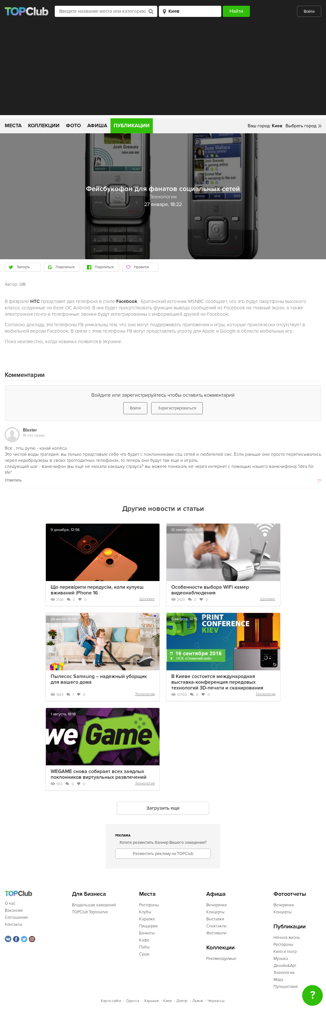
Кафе (144, 940)
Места (13, 125)
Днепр (182, 1000)
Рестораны (149, 905)
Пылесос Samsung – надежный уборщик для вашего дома (99, 679)
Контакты (13, 924)
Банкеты (147, 933)
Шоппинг (147, 599)
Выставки (215, 919)
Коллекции (44, 125)
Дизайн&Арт (284, 965)
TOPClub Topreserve (90, 912)
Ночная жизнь (286, 937)
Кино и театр (285, 951)
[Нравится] (318, 480)
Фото (73, 125)
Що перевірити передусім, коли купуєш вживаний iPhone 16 (97, 590)
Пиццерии (148, 926)
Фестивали (216, 933)
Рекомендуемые (221, 958)
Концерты (215, 912)
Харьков (151, 1000)
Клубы (145, 912)
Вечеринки (216, 905)
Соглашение (16, 917)
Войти (309, 11)
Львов (197, 1000)
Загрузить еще (163, 808)
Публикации (132, 125)
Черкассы (216, 1000)
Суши (144, 954)
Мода (278, 979)
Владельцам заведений (94, 905)
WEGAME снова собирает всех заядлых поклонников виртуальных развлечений (98, 774)
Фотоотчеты (289, 894)
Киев (167, 1000)
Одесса (132, 1000)
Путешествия (285, 986)
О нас (10, 903)
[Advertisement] (163, 70)
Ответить (13, 480)
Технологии (145, 694)
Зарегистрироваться (177, 408)
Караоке (147, 919)
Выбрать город (301, 126)
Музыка (280, 958)
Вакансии (14, 910)
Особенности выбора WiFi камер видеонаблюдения (210, 590)
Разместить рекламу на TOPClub (163, 853)
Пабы (144, 947)
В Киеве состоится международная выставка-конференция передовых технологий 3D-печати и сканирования (217, 682)
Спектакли (216, 926)
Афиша (97, 125)
